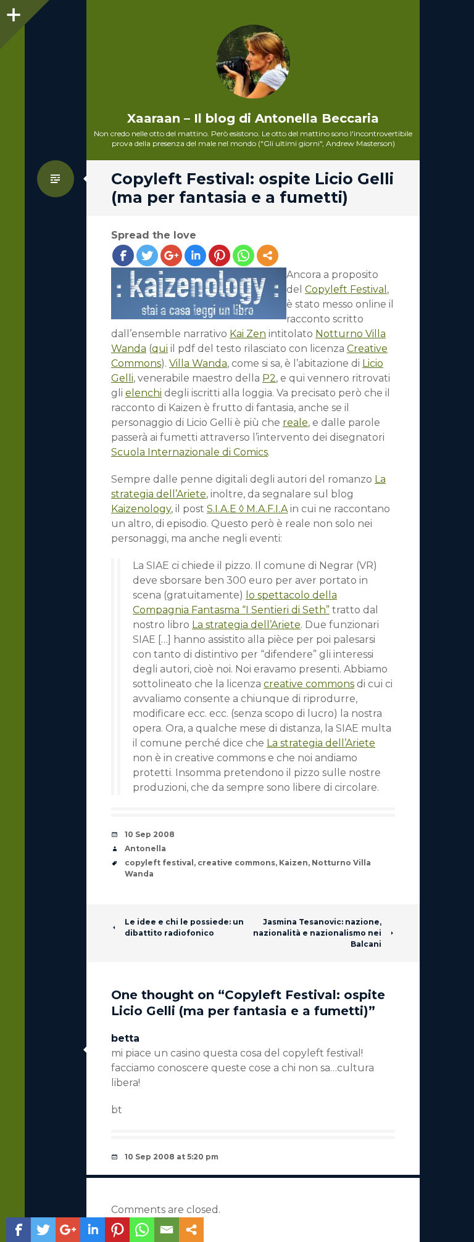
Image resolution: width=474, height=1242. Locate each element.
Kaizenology (141, 509)
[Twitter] (147, 255)
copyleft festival (159, 862)
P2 (269, 378)
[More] (267, 255)
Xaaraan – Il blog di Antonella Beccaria (253, 118)
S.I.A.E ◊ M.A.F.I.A (247, 509)
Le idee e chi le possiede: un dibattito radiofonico (184, 927)
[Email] (166, 1229)
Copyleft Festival (346, 289)
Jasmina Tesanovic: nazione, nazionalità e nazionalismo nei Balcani (317, 933)
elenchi (143, 393)
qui (160, 348)
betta (125, 1038)
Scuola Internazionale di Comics (189, 452)
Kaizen (293, 862)
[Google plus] (171, 255)
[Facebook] (123, 255)
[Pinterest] (219, 255)
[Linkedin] (195, 255)
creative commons (309, 684)
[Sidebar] (12, 12)
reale (295, 422)
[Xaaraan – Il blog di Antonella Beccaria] (253, 62)
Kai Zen (248, 334)
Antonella (145, 848)
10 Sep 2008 (150, 834)
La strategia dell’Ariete (246, 625)
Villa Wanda (198, 363)
